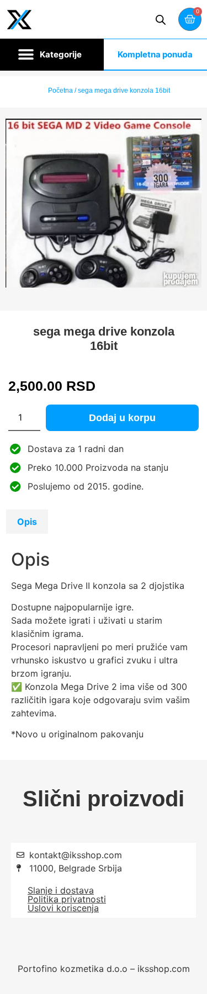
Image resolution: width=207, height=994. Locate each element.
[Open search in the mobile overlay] (160, 19)
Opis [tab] (27, 521)
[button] (52, 55)
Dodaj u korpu (122, 417)
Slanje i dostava (61, 890)
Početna (60, 90)
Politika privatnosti (67, 899)
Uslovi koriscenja (63, 907)
